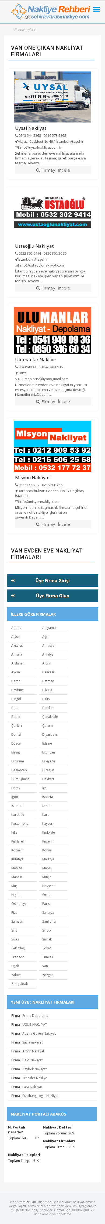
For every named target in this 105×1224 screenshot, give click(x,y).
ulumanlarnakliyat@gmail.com (43, 378)
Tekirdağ (18, 948)
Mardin (16, 877)
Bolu (14, 707)
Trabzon (17, 957)
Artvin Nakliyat (33, 1051)
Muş (14, 886)
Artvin (46, 663)
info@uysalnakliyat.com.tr (40, 147)
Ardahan (17, 663)
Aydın (15, 672)
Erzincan (48, 752)
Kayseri (47, 823)
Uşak (15, 966)
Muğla (46, 877)
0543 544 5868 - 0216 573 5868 (42, 135)
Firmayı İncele (55, 170)
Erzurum (17, 761)
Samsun (17, 921)
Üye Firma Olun (52, 596)
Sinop (46, 930)
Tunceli (47, 957)
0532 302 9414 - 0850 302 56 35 (42, 253)
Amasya (48, 645)
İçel (44, 788)
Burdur (47, 707)
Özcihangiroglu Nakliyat (40, 1095)
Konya (47, 850)
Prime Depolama (35, 1015)
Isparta (47, 797)
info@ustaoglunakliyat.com (41, 265)
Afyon (15, 636)
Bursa (15, 716)
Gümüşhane (20, 779)
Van (45, 966)
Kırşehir (48, 841)
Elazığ (15, 752)
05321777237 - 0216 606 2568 (41, 484)
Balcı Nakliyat (32, 1060)
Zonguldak (19, 983)
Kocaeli (16, 850)
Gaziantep (19, 770)
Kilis (14, 832)
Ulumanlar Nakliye (35, 359)
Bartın (15, 681)
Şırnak (47, 939)
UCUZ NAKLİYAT (34, 1024)
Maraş (47, 868)
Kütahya (17, 859)
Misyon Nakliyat (32, 477)
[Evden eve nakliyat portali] (15, 30)
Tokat (46, 948)
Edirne (47, 743)
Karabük (17, 814)
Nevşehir (49, 886)
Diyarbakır (50, 734)
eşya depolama (60, 1214)
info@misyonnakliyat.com (40, 501)
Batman (48, 681)
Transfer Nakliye (34, 1078)
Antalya (48, 654)
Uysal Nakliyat (30, 128)
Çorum (47, 725)
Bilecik (47, 690)
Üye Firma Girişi (53, 581)
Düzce (16, 743)
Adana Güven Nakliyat (39, 1033)
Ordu (46, 894)
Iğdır (14, 797)
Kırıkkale (48, 832)
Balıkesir (48, 672)
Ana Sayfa (25, 30)
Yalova (16, 975)
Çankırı (16, 725)
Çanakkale (50, 716)
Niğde (15, 894)
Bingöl (16, 699)
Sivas (15, 939)
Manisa (16, 868)
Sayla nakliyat (32, 1042)
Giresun (48, 770)
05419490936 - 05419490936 (40, 366)
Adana (16, 627)
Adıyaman (50, 627)
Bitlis (46, 699)
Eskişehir (48, 761)
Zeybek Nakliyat (34, 1069)
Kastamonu (20, 823)
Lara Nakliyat (32, 1087)
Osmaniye (19, 903)
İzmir (46, 805)
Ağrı (45, 636)
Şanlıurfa (49, 921)
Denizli (16, 734)
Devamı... (34, 163)
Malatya (48, 859)
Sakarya (48, 912)
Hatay (15, 788)
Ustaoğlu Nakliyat (34, 246)
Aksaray (17, 645)
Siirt (14, 930)
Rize (14, 912)
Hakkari (48, 779)
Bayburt (17, 690)
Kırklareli (17, 841)
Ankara (16, 654)
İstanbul (17, 805)
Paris (46, 903)
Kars (45, 814)
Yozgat (47, 975)
